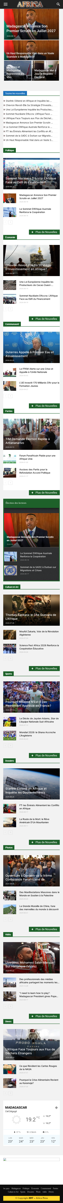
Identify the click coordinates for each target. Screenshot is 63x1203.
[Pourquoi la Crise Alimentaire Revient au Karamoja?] (9, 1083)
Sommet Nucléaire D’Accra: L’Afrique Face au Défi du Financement (32, 113)
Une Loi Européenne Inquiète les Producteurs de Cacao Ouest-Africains (32, 109)
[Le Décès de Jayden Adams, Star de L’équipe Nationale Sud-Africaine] (9, 722)
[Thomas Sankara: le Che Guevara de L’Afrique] (31, 610)
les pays (6, 1188)
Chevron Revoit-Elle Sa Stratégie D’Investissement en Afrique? (32, 105)
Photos (8, 847)
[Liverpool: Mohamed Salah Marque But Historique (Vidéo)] (31, 957)
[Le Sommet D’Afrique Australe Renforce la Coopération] (9, 212)
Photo (38, 1192)
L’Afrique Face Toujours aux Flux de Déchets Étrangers (32, 118)
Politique (9, 150)
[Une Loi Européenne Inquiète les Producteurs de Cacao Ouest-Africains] (9, 285)
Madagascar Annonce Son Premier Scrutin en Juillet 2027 (32, 122)
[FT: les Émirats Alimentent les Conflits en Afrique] (9, 808)
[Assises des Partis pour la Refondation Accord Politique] (9, 473)
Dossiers (9, 760)
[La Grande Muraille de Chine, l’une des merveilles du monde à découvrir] (9, 909)
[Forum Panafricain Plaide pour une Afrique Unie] (9, 459)
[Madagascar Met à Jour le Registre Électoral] (45, 71)
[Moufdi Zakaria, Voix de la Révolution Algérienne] (9, 635)
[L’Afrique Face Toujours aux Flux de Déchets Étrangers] (31, 1044)
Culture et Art (11, 587)
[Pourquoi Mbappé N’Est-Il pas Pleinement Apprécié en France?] (31, 697)
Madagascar (16, 1188)
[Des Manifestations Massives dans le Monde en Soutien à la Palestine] (9, 895)
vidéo (44, 1192)
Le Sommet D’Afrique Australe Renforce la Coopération (32, 127)
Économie (10, 237)
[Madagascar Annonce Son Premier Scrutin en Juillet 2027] (31, 24)
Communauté (12, 324)
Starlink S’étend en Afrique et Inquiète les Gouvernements (32, 100)
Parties (8, 411)
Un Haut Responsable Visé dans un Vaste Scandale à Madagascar (32, 140)
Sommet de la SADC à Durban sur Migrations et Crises (32, 135)
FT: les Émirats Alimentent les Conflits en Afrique (31, 131)
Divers (8, 1021)
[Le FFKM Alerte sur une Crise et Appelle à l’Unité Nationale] (9, 372)
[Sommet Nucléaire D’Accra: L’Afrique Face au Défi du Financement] (31, 173)
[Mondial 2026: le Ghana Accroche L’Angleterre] (9, 735)
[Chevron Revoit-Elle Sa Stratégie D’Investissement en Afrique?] (31, 260)
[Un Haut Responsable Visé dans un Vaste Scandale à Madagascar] (31, 53)
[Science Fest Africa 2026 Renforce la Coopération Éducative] (9, 648)
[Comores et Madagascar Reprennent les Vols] (18, 71)
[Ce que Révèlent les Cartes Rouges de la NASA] (9, 1069)
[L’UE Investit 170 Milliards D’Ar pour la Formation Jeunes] (9, 386)
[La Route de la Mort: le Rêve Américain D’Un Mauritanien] (9, 822)
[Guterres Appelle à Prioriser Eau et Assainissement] (31, 347)
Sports (8, 673)
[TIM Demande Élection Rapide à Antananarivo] (31, 434)
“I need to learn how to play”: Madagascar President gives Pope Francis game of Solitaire (37, 996)
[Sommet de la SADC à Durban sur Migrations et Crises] (10, 570)
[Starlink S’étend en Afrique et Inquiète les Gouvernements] (31, 784)
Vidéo (8, 934)
